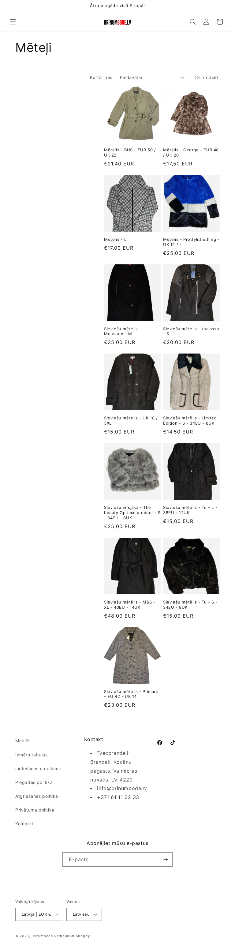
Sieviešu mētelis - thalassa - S (191, 331)
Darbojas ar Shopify (72, 936)
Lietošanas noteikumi (38, 768)
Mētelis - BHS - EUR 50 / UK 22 (130, 152)
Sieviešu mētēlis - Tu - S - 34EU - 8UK (190, 605)
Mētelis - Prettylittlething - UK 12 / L (191, 242)
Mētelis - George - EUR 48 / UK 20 (191, 152)
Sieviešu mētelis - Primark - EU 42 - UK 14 (131, 694)
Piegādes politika (34, 782)
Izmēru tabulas (31, 754)
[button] (13, 21)
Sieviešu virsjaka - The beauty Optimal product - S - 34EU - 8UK (132, 512)
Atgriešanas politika (36, 796)
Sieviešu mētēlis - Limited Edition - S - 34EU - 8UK (190, 420)
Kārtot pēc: (102, 77)
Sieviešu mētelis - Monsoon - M (122, 331)
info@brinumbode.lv (122, 788)
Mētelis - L (115, 239)
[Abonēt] (165, 859)
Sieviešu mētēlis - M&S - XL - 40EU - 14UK (129, 605)
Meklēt (22, 740)
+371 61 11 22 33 (118, 797)
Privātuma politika (34, 809)
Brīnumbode (42, 936)
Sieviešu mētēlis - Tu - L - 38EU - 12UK (190, 510)
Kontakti (24, 823)
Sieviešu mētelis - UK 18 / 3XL (131, 420)
